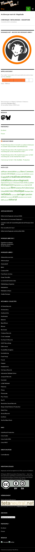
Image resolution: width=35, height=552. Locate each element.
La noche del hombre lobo (8, 280)
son (2, 200)
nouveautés (14, 194)
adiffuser (4, 172)
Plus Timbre (4, 397)
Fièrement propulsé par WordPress (9, 549)
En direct (3, 130)
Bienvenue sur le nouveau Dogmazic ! (11, 219)
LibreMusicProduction (7, 432)
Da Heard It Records (7, 340)
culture (15, 180)
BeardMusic (4, 323)
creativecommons (20, 176)
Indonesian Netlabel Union (8, 373)
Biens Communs (27, 171)
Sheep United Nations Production (10, 407)
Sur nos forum (8, 141)
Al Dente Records (6, 306)
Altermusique (5, 260)
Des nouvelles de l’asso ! (8, 227)
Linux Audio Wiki (6, 439)
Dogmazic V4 (11, 182)
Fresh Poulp (4, 356)
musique (19, 190)
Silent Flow (4, 410)
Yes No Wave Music (6, 420)
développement (7, 185)
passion (29, 194)
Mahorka (3, 386)
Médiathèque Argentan (7, 284)
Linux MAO (4, 442)
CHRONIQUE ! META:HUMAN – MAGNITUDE (15, 20)
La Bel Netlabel (5, 383)
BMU (2, 267)
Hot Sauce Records (6, 370)
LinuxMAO (5, 191)
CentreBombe (5, 454)
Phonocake (4, 393)
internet (27, 185)
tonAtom (3, 417)
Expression (17, 185)
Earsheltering (5, 353)
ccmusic (4, 174)
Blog (2, 9)
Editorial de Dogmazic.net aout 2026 (11, 216)
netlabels (6, 194)
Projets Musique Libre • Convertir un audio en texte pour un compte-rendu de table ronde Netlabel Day (17, 145)
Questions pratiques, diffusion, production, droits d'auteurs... (7, 244)
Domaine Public (19, 182)
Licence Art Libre (22, 188)
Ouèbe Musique (5, 294)
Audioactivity (5, 313)
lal (31, 185)
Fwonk (3, 360)
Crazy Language (5, 336)
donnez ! (8, 76)
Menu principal (33, 9)
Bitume (3, 326)
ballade (18, 171)
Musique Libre (29, 191)
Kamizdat (3, 380)
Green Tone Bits (5, 277)
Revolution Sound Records (8, 403)
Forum (3, 133)
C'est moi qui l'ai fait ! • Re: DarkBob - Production (15, 160)
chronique (11, 174)
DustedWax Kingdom (7, 350)
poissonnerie (9, 197)
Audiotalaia (4, 316)
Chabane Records (6, 333)
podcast (3, 197)
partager (21, 194)
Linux (31, 188)
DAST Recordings (6, 343)
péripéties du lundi (23, 197)
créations (6, 180)
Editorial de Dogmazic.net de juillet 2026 (12, 231)
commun (26, 174)
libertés (3, 188)
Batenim (3, 319)
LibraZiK (8, 188)
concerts (31, 174)
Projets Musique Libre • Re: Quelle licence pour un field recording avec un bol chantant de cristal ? (17, 150)
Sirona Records (5, 413)
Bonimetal (4, 329)
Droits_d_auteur (29, 182)
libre (13, 187)
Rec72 (3, 400)
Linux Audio (4, 435)
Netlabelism (4, 287)
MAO (12, 191)
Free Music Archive (6, 274)
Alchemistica (4, 309)
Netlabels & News (6, 290)
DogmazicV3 (4, 182)
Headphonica (5, 366)
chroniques (18, 174)
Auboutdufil (4, 264)
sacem (29, 197)
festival (22, 185)
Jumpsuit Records (6, 376)
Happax (3, 363)
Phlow (3, 390)
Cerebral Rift (4, 270)
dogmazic (24, 180)
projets (15, 197)
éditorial (13, 199)
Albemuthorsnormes (7, 257)
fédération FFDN (22, 506)
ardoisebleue (13, 22)
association (12, 171)
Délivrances (4, 346)
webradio (6, 200)
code (22, 174)
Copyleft (5, 176)
